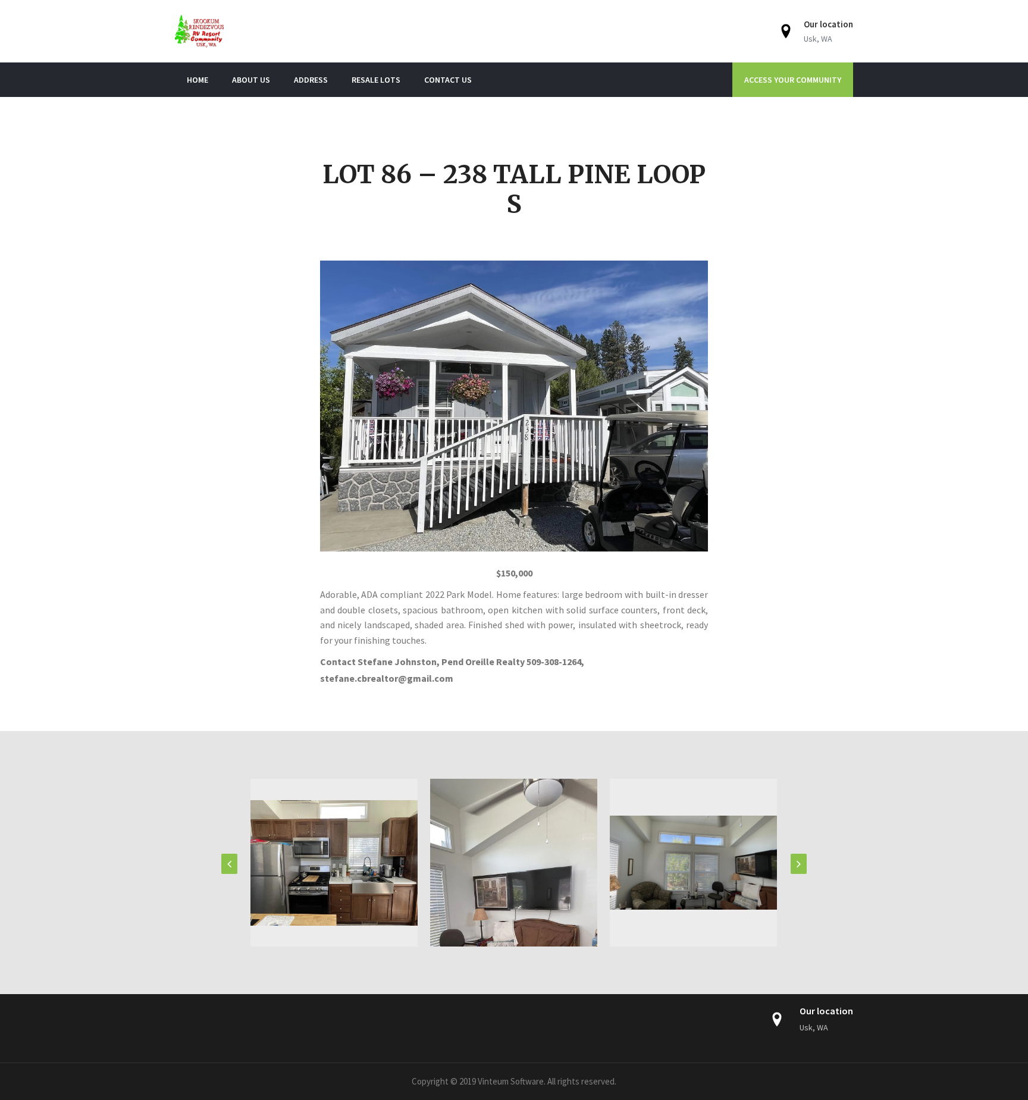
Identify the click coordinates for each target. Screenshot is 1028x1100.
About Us (251, 79)
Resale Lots (376, 79)
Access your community (792, 79)
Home (197, 79)
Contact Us (448, 79)
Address (311, 79)
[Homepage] (288, 31)
